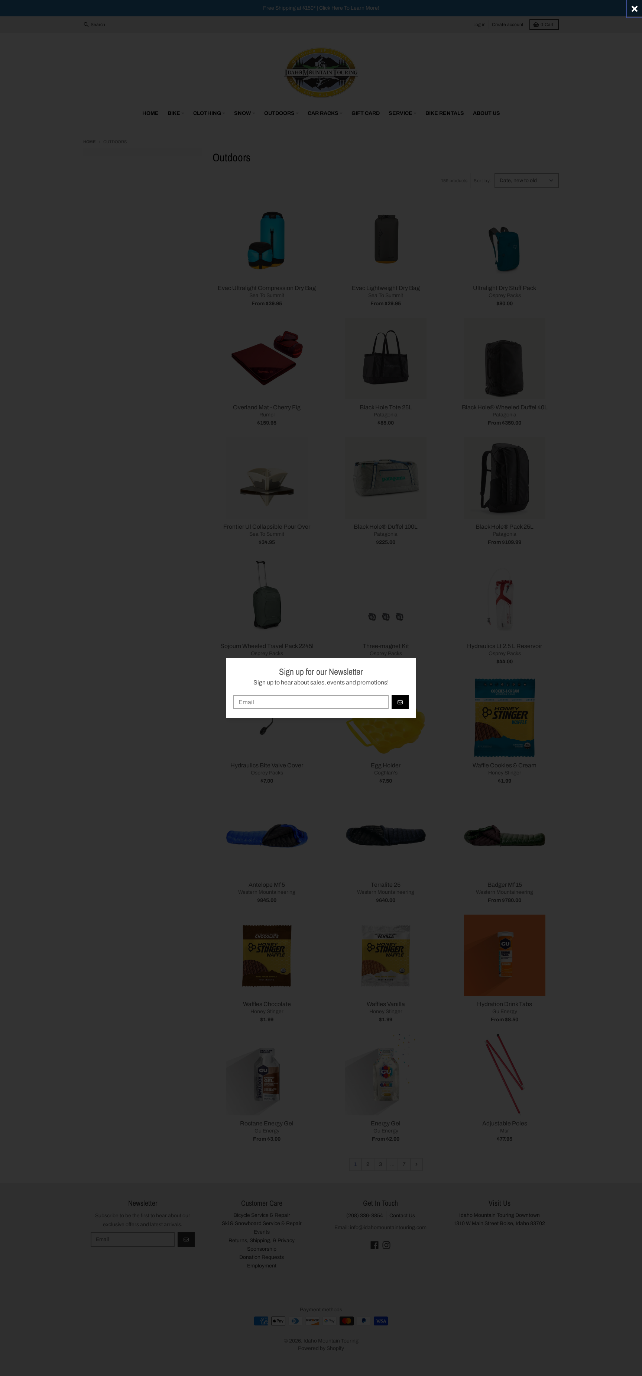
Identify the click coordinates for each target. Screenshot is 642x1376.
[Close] (634, 8)
